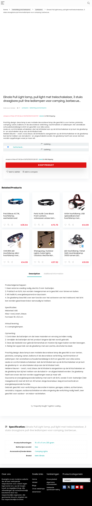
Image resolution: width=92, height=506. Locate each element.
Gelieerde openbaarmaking (53, 488)
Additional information (53, 273)
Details (41, 116)
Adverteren (36, 492)
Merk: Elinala (39, 456)
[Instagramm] (73, 487)
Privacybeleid (52, 479)
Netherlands (18, 147)
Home (5, 10)
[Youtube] (77, 487)
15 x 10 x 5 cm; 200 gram (44, 443)
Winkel (34, 482)
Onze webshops (38, 489)
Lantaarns (39, 10)
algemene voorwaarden (52, 483)
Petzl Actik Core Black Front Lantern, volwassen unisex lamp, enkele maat (45, 217)
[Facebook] (64, 487)
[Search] (88, 3)
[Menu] (2, 3)
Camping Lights (41, 451)
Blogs (34, 485)
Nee (36, 447)
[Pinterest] (81, 487)
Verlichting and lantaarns (21, 10)
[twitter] (68, 487)
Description (34, 273)
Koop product (46, 165)
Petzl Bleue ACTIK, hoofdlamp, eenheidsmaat (11, 215)
